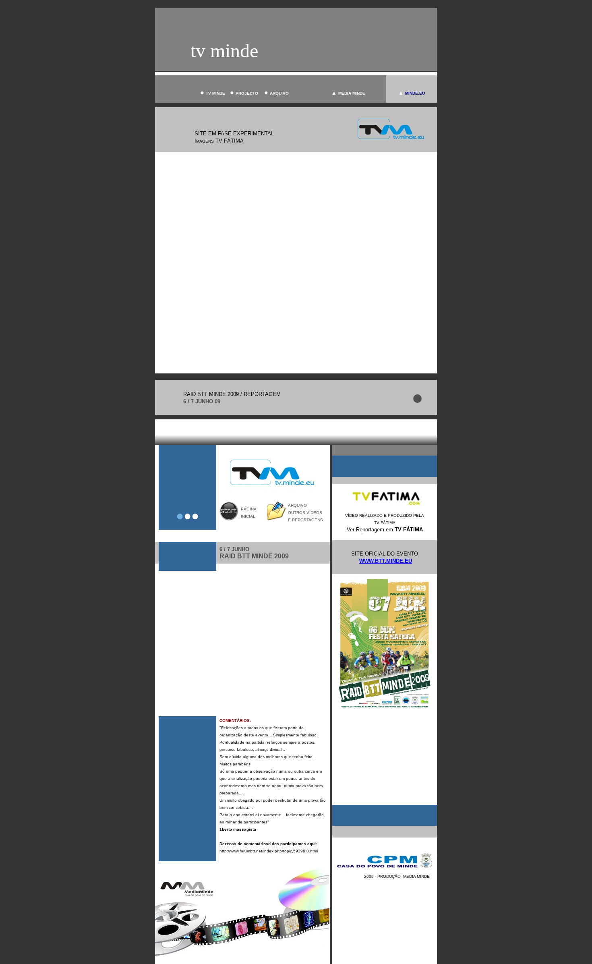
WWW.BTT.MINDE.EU (385, 561)
